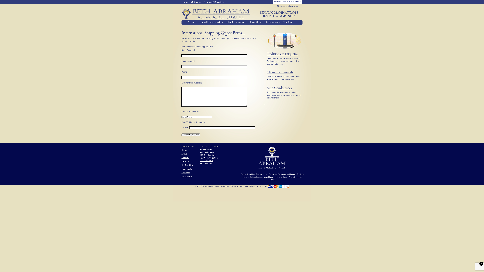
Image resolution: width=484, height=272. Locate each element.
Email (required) (188, 61)
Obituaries (196, 2)
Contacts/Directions (214, 2)
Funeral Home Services (211, 22)
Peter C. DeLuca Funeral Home (255, 177)
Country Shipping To (190, 111)
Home (185, 2)
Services (185, 158)
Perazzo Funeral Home (278, 177)
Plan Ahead (256, 22)
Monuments (273, 22)
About (191, 22)
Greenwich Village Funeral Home (254, 174)
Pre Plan (185, 161)
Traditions (288, 22)
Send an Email (206, 163)
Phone (184, 72)
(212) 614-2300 (206, 161)
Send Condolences (279, 88)
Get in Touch (187, 176)
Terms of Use (236, 186)
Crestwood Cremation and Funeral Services (286, 174)
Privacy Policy (249, 186)
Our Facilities (187, 165)
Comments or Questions (192, 83)
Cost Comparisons (236, 22)
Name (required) (188, 50)
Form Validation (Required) (193, 122)
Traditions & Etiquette (282, 54)
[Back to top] (481, 264)
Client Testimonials (280, 72)
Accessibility (262, 186)
